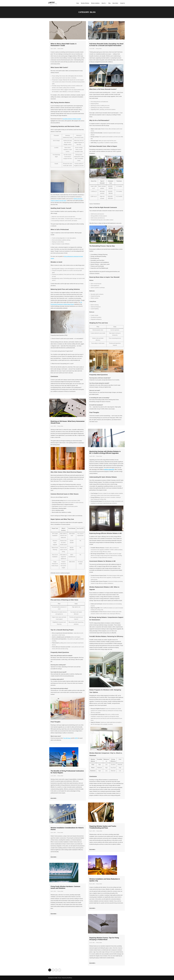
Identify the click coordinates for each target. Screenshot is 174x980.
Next (59, 970)
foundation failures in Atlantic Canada (72, 118)
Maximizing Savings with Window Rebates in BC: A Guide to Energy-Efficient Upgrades (105, 452)
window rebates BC (109, 469)
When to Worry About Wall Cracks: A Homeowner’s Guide (63, 44)
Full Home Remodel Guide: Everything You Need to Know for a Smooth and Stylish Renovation (106, 44)
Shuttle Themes (57, 977)
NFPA (76, 738)
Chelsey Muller (60, 48)
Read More (53, 798)
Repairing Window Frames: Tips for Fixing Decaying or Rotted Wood (104, 938)
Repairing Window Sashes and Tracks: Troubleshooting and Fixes (102, 827)
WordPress (69, 977)
